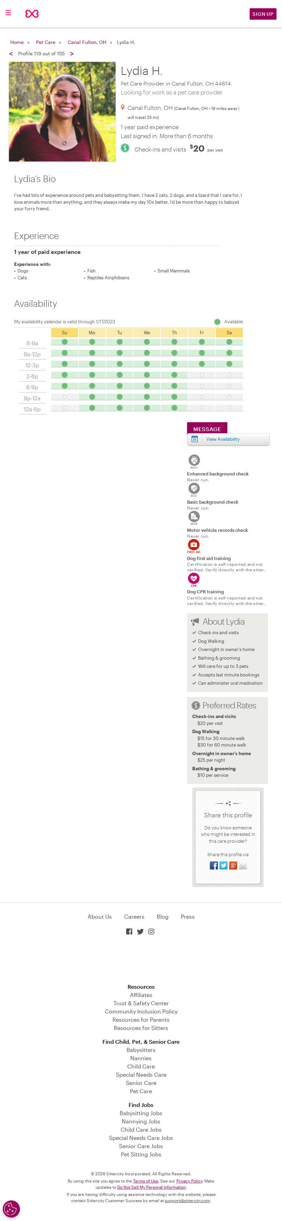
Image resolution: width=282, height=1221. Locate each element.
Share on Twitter (223, 865)
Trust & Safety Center (141, 1003)
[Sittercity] (32, 13)
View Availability (223, 439)
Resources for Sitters (141, 1027)
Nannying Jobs (141, 1121)
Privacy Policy (189, 1180)
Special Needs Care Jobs (141, 1137)
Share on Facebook (214, 865)
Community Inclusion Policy (141, 1011)
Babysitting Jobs (141, 1113)
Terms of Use (145, 1180)
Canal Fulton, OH (87, 42)
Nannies (141, 1058)
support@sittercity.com (187, 1200)
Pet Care (45, 42)
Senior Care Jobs (141, 1146)
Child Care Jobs (141, 1129)
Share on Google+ (233, 865)
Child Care (141, 1066)
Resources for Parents (141, 1019)
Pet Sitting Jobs (141, 1154)
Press (188, 916)
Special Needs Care (141, 1074)
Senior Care (141, 1082)
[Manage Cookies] (11, 1209)
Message (207, 429)
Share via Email (243, 865)
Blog (163, 916)
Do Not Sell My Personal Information (151, 1187)
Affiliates (141, 995)
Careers (134, 916)
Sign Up (263, 14)
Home (17, 42)
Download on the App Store (141, 960)
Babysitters (141, 1049)
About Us (100, 916)
